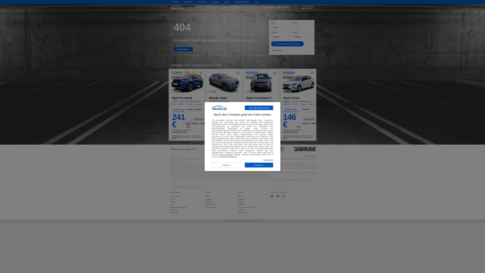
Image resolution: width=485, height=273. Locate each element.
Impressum (268, 160)
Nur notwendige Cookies (259, 108)
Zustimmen (258, 165)
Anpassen (226, 165)
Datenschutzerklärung (228, 157)
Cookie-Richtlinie (226, 155)
